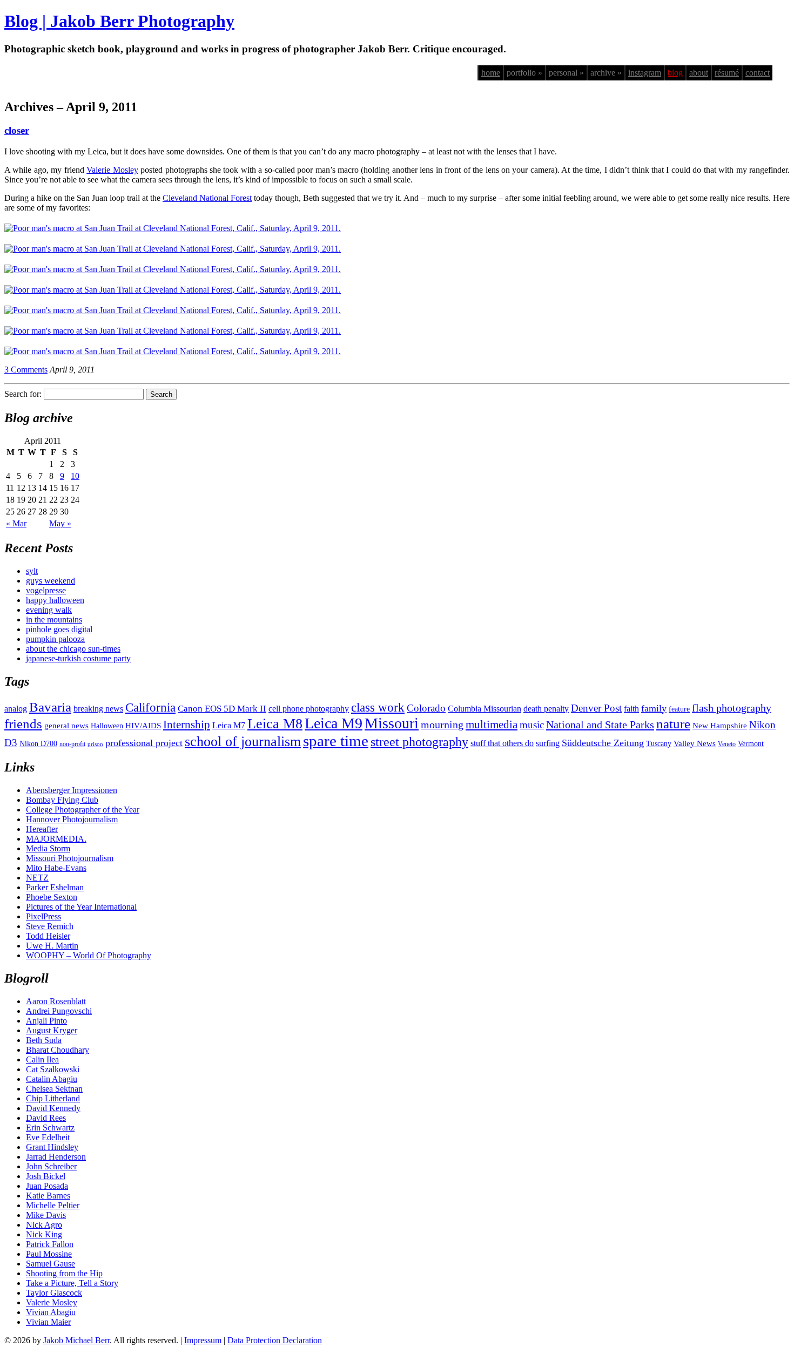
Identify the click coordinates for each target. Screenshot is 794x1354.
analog (15, 708)
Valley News (695, 743)
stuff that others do (502, 743)
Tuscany (658, 744)
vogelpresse (46, 590)
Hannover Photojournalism (72, 819)
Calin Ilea (42, 1059)
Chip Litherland (53, 1098)
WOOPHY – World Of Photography (88, 955)
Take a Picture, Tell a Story (72, 1283)
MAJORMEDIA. (56, 838)
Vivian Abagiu (51, 1312)
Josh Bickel (45, 1176)
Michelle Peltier (52, 1205)
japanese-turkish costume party (78, 658)
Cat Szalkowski (52, 1069)
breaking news (98, 708)
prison (95, 744)
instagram (644, 72)
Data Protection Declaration (274, 1340)
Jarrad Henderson (56, 1156)
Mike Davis (46, 1215)
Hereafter (42, 829)
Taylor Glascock (54, 1292)
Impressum (202, 1340)
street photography (419, 742)
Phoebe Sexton (51, 897)
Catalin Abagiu (51, 1079)
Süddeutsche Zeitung (603, 742)
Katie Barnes (48, 1195)
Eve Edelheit (48, 1137)
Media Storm (48, 848)
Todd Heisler (48, 935)
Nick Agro (44, 1224)
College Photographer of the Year (82, 809)
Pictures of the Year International (81, 906)
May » (60, 523)
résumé (727, 72)
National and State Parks (600, 724)
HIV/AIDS (143, 725)
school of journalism (243, 741)
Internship (186, 724)
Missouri (392, 723)
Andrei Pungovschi (59, 1011)
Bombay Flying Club (62, 799)
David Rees (46, 1117)
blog (675, 72)
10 (75, 475)
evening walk (49, 609)
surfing (548, 743)
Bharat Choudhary (57, 1049)
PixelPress (43, 916)
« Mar (16, 523)
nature (673, 723)
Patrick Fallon (49, 1244)
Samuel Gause (50, 1263)
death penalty (546, 708)
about (698, 72)
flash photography (731, 708)
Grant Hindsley (52, 1147)
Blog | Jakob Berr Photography (119, 21)
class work (378, 707)
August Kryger (51, 1030)
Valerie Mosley (112, 169)
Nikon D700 (38, 744)
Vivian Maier (48, 1321)
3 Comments (26, 369)
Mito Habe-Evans (56, 867)
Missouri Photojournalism (69, 858)
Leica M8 (274, 724)
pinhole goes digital (59, 629)
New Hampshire (719, 725)
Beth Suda (44, 1040)
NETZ (37, 877)
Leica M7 (228, 725)
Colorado (426, 708)
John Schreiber (51, 1166)
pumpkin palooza (55, 639)
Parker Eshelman (55, 887)
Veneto (727, 744)
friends (23, 723)
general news (66, 725)
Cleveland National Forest (207, 197)
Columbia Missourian (484, 708)
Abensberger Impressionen (71, 790)
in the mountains (54, 619)
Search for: (23, 393)
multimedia (491, 724)
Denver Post (596, 708)
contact (757, 72)
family (654, 708)
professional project (144, 742)
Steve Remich (49, 926)
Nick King (44, 1234)
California (150, 707)
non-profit (72, 744)
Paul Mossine (49, 1253)
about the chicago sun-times (73, 648)
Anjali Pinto (46, 1020)
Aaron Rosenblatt (56, 1001)
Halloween (107, 726)
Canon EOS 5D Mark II (222, 708)
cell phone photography (308, 708)
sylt (32, 571)
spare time (335, 740)
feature (679, 709)
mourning (442, 724)
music (532, 724)
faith (631, 708)
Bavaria (50, 707)
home (490, 72)
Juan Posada (47, 1185)
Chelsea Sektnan (54, 1088)
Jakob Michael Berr (76, 1340)
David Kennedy (53, 1108)
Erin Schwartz (50, 1127)
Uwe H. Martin (52, 945)
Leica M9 (333, 723)
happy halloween (55, 600)
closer (16, 130)
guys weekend (50, 580)
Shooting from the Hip (64, 1273)
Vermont (751, 744)
